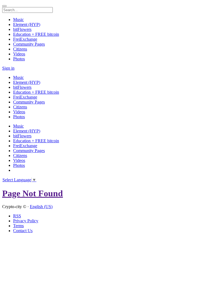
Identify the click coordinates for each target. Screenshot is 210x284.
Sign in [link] (8, 68)
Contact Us (23, 230)
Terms (18, 225)
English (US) (41, 206)
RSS (17, 216)
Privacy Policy (25, 220)
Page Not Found (32, 193)
